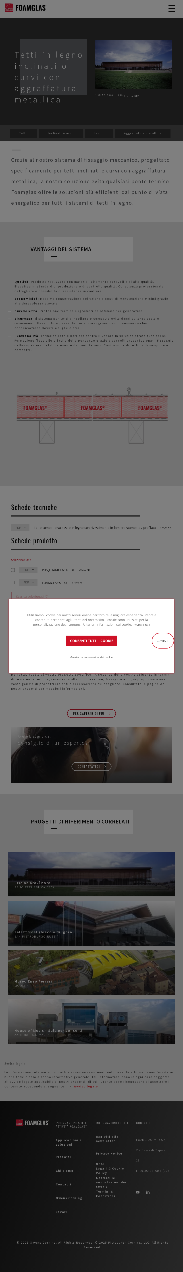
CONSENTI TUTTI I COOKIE (91, 640)
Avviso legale (142, 624)
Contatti (163, 641)
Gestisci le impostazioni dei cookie (91, 657)
